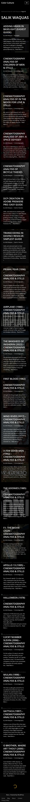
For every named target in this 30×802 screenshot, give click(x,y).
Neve (7, 795)
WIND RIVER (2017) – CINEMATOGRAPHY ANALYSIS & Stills (14, 419)
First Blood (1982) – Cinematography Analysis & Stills (14, 383)
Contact (20, 798)
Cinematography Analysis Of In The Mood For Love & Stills (14, 100)
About (14, 798)
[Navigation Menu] (27, 2)
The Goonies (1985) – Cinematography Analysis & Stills (14, 493)
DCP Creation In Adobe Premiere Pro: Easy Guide (13, 201)
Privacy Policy (5, 800)
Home (2, 11)
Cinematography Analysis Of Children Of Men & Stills (14, 63)
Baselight (16, 35)
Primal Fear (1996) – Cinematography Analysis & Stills (14, 274)
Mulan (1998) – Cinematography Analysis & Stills (14, 677)
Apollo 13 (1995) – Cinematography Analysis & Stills (14, 568)
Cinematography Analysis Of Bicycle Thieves (14, 169)
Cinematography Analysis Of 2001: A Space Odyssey (15, 136)
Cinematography (18, 71)
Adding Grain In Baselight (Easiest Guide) (14, 29)
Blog (8, 798)
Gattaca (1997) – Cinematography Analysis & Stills (14, 714)
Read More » (18, 49)
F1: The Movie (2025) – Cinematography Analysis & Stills (14, 532)
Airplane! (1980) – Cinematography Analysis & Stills (14, 310)
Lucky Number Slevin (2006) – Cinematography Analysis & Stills (14, 641)
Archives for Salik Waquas (13, 11)
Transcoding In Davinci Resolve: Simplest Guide (13, 236)
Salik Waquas (8, 35)
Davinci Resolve (18, 208)
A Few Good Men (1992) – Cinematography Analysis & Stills (14, 455)
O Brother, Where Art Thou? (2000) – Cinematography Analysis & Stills (14, 750)
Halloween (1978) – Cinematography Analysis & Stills (14, 602)
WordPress (21, 795)
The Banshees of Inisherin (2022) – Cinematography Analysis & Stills (14, 346)
